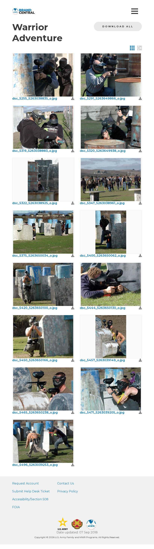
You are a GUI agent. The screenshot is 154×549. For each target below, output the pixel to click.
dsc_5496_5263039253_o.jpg (35, 465)
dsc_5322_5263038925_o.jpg (34, 203)
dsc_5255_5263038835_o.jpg (34, 98)
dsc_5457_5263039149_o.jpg (102, 360)
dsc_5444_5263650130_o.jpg (102, 308)
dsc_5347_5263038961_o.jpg (102, 203)
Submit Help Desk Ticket (31, 491)
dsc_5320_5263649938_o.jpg (102, 151)
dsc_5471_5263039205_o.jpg (102, 412)
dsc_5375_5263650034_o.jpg (34, 255)
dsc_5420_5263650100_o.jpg (34, 308)
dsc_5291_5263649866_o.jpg (102, 98)
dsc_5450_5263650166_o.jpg (34, 360)
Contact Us (65, 483)
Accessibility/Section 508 (30, 499)
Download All (117, 26)
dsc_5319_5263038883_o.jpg (34, 151)
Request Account (25, 483)
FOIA (16, 507)
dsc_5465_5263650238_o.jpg (35, 412)
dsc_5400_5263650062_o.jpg (103, 255)
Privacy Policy (67, 491)
